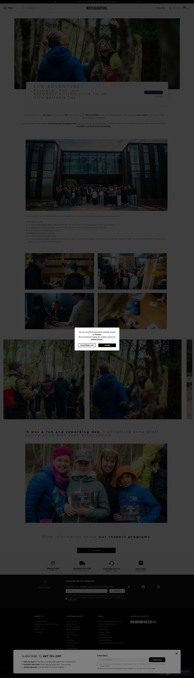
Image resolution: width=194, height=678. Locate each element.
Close (107, 345)
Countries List (87, 345)
